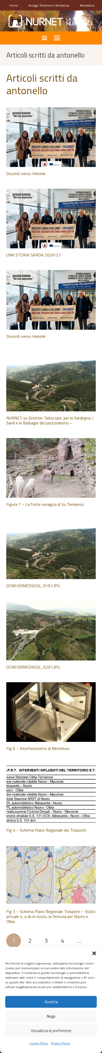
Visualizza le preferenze (51, 1031)
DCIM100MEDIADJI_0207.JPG (33, 667)
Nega (51, 1016)
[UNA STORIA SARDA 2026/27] (51, 218)
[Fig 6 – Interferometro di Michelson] (51, 712)
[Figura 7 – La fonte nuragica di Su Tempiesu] (51, 468)
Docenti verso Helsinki (26, 173)
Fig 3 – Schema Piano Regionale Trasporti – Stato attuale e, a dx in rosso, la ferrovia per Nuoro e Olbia (50, 916)
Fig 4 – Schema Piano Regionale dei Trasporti (46, 830)
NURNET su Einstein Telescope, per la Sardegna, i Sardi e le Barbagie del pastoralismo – (49, 420)
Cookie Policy (39, 1043)
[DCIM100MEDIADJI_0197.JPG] (51, 549)
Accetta (51, 1002)
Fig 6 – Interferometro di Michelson (37, 748)
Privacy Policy (60, 1043)
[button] (94, 953)
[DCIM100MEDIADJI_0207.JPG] (51, 630)
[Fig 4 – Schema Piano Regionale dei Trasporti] (51, 794)
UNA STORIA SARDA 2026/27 (33, 255)
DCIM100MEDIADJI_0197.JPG (33, 585)
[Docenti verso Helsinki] (51, 137)
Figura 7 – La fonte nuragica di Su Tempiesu (45, 504)
